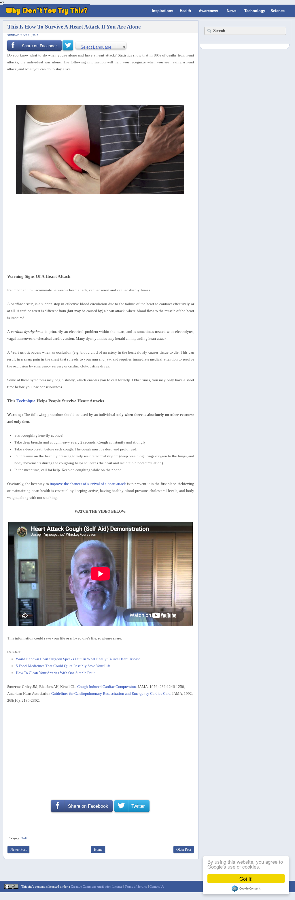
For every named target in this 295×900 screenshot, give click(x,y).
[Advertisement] (99, 88)
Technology (254, 11)
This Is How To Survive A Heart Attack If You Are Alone (74, 27)
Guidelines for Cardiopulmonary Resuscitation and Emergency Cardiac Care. (111, 693)
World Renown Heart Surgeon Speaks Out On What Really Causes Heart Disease (78, 659)
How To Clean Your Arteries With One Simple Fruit (55, 673)
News (231, 11)
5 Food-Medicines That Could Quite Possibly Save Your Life (63, 666)
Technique (25, 400)
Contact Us (157, 886)
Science (278, 11)
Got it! (246, 878)
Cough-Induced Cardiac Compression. (107, 686)
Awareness (208, 11)
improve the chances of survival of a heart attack (88, 484)
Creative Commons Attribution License (96, 886)
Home (98, 850)
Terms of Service (136, 886)
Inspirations (162, 11)
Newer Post (18, 850)
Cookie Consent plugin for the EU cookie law (246, 888)
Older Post (183, 850)
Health (185, 11)
